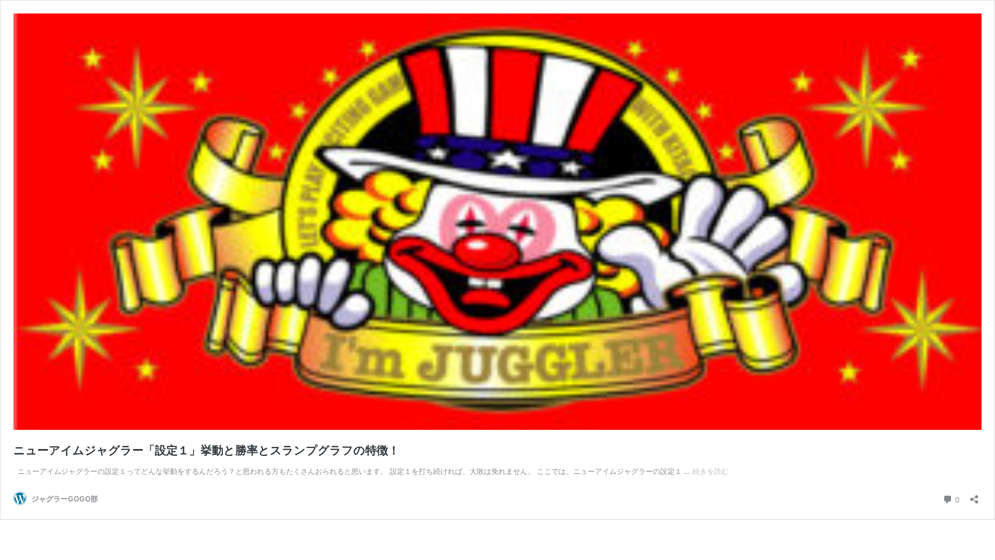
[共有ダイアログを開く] (974, 496)
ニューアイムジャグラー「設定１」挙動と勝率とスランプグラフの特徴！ (206, 450)
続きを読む (710, 471)
